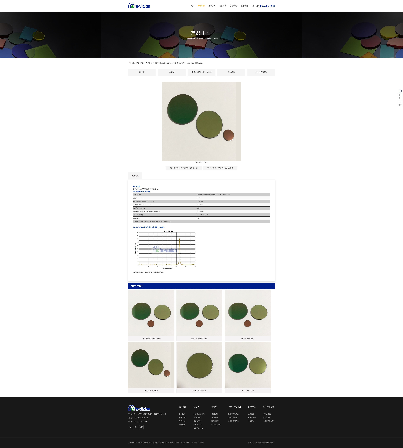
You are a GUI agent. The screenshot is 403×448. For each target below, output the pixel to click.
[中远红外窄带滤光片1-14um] (151, 313)
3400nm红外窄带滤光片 (199, 338)
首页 (192, 6)
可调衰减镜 (267, 414)
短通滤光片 (197, 425)
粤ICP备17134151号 (175, 443)
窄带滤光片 (197, 417)
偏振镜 (172, 72)
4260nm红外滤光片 (247, 338)
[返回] (206, 162)
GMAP (194, 443)
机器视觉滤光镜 (199, 414)
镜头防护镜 (267, 417)
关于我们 (233, 6)
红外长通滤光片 (233, 421)
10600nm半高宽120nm (195, 63)
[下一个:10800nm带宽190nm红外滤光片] (220, 168)
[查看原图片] (199, 162)
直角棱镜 (251, 414)
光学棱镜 (231, 72)
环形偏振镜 (215, 421)
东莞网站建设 (261, 443)
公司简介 (182, 414)
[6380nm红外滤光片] (248, 365)
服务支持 (223, 6)
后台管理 (270, 443)
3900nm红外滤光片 (151, 391)
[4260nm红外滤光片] (248, 313)
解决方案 (212, 6)
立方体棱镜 (252, 417)
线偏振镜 (214, 417)
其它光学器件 (261, 72)
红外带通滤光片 (233, 417)
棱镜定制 (251, 421)
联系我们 (244, 6)
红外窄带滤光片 (179, 63)
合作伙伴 (182, 425)
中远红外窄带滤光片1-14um (151, 338)
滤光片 (142, 72)
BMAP (186, 443)
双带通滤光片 (198, 428)
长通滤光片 (197, 421)
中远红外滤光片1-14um (163, 63)
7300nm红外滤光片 (199, 391)
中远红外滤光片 (234, 407)
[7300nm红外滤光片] (199, 365)
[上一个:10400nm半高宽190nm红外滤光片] (184, 168)
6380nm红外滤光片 (247, 391)
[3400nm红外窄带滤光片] (199, 313)
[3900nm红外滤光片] (151, 365)
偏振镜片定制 (216, 425)
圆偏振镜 (214, 414)
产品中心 (201, 6)
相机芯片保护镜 (268, 421)
